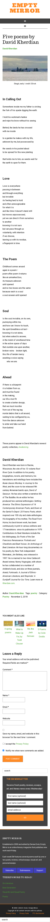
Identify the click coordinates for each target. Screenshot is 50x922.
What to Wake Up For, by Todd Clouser (19, 636)
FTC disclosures (38, 913)
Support (40, 870)
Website (6, 718)
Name (6, 695)
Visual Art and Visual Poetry (14, 892)
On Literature (8, 883)
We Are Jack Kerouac (30, 632)
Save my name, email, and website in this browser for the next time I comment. (21, 735)
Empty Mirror (25, 8)
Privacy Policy (22, 744)
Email (6, 707)
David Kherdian (10, 48)
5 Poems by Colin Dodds (42, 633)
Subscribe (10, 870)
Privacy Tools (24, 913)
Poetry (6, 597)
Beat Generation (9, 888)
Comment (8, 669)
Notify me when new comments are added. (25, 750)
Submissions (25, 870)
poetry (34, 593)
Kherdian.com (9, 583)
